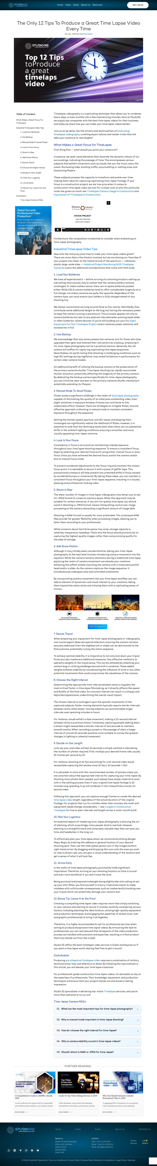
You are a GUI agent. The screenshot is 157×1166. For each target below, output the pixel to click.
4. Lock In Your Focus (29, 148)
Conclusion (21, 196)
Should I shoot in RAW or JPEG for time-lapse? (87, 1052)
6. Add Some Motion (29, 158)
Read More (20, 1112)
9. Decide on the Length (30, 173)
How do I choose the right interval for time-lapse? (89, 1030)
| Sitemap (131, 1160)
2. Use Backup (26, 137)
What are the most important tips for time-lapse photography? (97, 1009)
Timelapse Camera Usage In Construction (110, 191)
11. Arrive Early (26, 183)
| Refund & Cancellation (104, 1160)
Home (60, 5)
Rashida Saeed (86, 34)
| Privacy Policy (72, 1160)
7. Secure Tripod (27, 163)
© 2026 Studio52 (29, 1160)
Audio (76, 5)
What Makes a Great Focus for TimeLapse (29, 121)
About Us (85, 5)
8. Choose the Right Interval (32, 168)
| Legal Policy (120, 1160)
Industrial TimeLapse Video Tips (30, 128)
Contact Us (144, 1129)
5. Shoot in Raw (27, 153)
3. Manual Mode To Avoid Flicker (34, 142)
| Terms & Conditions (57, 1160)
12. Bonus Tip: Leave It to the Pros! (33, 189)
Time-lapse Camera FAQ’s (31, 200)
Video (68, 5)
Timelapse (110, 991)
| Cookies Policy (86, 1160)
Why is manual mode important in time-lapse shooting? (92, 1020)
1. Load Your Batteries (30, 132)
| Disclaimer (42, 1160)
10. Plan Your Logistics (30, 178)
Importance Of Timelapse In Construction (77, 195)
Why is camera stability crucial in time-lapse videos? (91, 1041)
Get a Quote (138, 5)
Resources (97, 5)
